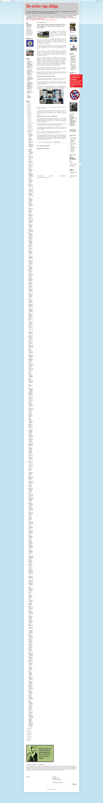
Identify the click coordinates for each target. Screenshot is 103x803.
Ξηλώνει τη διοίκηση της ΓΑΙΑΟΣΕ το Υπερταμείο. (30, 678)
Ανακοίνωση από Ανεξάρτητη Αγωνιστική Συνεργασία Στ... (30, 375)
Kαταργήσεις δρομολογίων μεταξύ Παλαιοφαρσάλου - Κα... (30, 687)
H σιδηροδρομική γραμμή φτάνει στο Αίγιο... (30, 473)
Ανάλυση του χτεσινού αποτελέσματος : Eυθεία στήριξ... (30, 621)
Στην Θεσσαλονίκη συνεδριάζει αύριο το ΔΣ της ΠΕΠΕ (30, 390)
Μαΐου (29, 127)
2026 (28, 103)
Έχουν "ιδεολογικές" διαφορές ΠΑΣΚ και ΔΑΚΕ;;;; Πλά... (30, 596)
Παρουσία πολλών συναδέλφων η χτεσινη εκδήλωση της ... (30, 404)
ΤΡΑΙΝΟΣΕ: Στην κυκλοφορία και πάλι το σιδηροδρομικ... (30, 584)
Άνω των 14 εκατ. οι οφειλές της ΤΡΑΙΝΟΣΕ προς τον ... (30, 668)
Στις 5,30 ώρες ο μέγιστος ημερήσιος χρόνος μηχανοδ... (30, 708)
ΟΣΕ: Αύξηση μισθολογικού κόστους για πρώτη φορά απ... (30, 509)
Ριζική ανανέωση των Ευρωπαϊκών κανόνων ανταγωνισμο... (30, 457)
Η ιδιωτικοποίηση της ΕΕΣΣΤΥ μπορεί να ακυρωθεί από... (30, 210)
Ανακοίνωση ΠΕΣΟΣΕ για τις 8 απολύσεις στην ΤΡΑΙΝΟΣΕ (30, 566)
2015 (28, 734)
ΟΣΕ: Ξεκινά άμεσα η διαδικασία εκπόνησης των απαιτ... (30, 641)
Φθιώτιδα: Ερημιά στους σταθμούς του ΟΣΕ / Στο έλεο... (30, 478)
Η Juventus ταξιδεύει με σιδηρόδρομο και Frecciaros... (30, 528)
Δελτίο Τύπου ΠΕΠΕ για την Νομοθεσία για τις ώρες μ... (30, 291)
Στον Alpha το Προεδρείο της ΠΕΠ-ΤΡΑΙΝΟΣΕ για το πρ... (30, 242)
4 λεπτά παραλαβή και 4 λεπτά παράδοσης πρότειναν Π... (30, 323)
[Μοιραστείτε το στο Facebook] (57, 142)
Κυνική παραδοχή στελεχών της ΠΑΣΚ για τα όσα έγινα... (30, 234)
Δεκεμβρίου (30, 114)
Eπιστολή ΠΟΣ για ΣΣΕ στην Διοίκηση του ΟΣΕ (30, 445)
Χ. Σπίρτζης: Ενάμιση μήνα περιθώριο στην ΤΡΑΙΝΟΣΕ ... (30, 216)
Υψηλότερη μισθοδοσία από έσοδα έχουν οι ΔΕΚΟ (30, 537)
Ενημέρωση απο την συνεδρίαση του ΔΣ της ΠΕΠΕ (30, 342)
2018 (28, 730)
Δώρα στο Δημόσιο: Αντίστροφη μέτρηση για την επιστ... (30, 703)
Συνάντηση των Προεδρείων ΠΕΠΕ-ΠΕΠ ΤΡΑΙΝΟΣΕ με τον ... (30, 175)
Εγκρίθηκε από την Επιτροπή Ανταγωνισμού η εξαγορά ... (30, 146)
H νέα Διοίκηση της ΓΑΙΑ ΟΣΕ (30, 580)
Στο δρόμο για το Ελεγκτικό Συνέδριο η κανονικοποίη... (30, 195)
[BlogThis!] (55, 142)
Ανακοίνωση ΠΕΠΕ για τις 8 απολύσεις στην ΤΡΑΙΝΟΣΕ (30, 658)
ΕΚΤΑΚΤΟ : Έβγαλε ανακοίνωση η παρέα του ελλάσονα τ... (30, 589)
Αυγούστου (30, 123)
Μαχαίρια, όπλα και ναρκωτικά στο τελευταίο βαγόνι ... (30, 346)
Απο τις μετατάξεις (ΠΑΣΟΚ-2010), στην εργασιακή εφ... (30, 252)
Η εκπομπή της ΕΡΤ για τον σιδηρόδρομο (30, 230)
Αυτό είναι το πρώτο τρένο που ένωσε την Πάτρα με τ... (30, 258)
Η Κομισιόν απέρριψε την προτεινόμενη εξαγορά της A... (30, 613)
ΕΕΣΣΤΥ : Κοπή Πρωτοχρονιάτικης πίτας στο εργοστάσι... (30, 410)
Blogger (54, 789)
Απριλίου (29, 128)
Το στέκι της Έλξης (57, 778)
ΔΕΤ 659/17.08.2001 (73, 64)
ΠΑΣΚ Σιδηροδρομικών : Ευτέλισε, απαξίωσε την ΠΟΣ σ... (30, 523)
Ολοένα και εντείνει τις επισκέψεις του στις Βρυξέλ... (30, 562)
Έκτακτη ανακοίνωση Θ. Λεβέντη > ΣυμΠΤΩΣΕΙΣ (30, 654)
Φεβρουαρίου (30, 131)
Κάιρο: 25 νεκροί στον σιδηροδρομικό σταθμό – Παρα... (30, 166)
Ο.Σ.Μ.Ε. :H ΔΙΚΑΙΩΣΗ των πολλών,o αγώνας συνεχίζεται (30, 504)
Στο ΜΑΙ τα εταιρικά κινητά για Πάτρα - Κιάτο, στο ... (30, 518)
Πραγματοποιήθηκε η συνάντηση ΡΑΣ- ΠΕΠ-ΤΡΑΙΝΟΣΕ (30, 267)
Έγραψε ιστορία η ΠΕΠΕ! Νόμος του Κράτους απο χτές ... (30, 306)
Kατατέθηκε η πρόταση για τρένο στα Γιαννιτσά (30, 338)
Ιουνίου (29, 126)
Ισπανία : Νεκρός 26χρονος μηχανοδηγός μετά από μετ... (30, 547)
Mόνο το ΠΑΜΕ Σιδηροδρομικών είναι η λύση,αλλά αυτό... (30, 500)
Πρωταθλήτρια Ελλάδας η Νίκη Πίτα (30, 238)
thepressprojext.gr (73, 147)
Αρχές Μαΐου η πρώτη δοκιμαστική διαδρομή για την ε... (30, 204)
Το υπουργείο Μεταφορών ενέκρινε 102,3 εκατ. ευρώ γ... (30, 226)
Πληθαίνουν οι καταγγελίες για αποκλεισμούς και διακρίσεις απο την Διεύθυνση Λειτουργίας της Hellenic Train (30, 72)
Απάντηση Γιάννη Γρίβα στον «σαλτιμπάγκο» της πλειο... (30, 369)
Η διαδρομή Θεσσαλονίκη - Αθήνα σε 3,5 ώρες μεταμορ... (30, 432)
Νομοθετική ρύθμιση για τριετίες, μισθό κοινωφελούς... (30, 426)
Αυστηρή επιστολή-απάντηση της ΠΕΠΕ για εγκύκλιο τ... (30, 200)
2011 (28, 740)
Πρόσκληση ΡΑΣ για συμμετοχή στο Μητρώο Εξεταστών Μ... (30, 221)
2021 (28, 110)
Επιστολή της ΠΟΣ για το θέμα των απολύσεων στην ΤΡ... (30, 692)
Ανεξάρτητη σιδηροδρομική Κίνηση (73, 141)
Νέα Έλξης (72, 146)
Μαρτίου (29, 130)
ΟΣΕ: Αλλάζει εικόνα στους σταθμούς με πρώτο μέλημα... (30, 280)
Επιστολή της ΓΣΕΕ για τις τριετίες (30, 162)
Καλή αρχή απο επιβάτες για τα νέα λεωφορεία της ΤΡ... (30, 490)
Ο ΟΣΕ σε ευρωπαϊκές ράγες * (30, 385)
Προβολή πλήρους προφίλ (56, 779)
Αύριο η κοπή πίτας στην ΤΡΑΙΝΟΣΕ (30, 448)
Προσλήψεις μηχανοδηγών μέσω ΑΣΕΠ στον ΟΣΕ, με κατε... (30, 311)
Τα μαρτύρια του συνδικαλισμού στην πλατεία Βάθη (30, 190)
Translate (73, 166)
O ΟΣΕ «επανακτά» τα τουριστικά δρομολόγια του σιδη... (30, 365)
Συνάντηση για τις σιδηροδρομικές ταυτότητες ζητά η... (30, 495)
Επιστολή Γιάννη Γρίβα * (30, 319)
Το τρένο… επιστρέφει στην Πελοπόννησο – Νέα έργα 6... (30, 351)
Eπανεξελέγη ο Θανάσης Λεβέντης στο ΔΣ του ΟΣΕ (30, 636)
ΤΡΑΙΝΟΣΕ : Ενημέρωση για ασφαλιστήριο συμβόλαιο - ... (30, 381)
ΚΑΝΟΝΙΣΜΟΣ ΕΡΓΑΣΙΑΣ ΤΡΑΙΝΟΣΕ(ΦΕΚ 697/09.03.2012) (73, 59)
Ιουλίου (29, 124)
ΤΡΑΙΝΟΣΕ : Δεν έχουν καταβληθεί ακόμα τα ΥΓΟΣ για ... (30, 663)
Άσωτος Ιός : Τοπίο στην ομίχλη (30, 271)
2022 (28, 108)
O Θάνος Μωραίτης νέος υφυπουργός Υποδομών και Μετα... (30, 420)
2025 (28, 104)
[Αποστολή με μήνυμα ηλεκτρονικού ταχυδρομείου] (54, 142)
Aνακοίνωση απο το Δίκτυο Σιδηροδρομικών (30, 577)
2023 (28, 107)
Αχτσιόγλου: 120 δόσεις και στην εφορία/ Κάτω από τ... (30, 725)
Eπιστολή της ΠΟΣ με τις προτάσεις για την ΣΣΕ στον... (30, 135)
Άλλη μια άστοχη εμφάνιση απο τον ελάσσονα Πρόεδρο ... (30, 557)
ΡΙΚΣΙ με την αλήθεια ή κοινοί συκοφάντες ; (30, 650)
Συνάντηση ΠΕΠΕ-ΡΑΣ (30, 149)
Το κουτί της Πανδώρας (72, 149)
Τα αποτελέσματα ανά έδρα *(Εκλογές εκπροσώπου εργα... (30, 631)
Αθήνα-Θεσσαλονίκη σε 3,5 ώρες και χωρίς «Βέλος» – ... (30, 683)
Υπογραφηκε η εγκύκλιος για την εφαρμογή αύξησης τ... (30, 356)
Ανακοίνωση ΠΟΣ (30, 592)
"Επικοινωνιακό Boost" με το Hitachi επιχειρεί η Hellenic (30, 92)
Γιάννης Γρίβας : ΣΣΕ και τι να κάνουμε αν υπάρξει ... (30, 513)
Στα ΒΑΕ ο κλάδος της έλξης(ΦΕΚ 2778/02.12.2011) (73, 66)
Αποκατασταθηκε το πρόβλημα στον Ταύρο (30, 712)
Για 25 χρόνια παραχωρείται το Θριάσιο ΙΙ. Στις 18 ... (30, 436)
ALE (71, 177)
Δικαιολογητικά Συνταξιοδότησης (73, 62)
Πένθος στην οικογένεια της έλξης (30, 486)
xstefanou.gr (73, 150)
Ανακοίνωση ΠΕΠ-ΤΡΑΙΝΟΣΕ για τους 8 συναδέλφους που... (30, 697)
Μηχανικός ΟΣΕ (73, 142)
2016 (28, 733)
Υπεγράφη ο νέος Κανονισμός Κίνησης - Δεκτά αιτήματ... (30, 415)
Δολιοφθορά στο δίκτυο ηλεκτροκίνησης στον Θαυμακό (30, 608)
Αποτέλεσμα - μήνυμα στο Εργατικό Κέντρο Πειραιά (30, 171)
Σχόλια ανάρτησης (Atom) (45, 177)
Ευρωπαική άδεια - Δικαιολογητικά (74, 56)
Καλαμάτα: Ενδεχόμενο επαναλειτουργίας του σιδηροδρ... (30, 316)
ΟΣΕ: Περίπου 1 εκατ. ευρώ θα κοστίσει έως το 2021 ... (30, 482)
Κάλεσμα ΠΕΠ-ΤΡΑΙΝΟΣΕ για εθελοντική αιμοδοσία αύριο (30, 285)
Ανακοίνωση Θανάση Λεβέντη (30, 604)
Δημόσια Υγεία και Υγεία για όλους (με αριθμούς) (30, 360)
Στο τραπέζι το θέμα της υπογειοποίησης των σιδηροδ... (30, 275)
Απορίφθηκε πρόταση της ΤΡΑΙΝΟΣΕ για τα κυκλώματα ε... (30, 552)
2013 (28, 737)
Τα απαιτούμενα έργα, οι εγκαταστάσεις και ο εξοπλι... (30, 158)
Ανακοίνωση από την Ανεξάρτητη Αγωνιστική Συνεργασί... (30, 542)
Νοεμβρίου (30, 116)
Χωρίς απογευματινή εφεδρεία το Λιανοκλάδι (29, 96)
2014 (28, 736)
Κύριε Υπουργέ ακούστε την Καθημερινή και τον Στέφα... (30, 533)
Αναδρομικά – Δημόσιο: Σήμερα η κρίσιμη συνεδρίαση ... (30, 720)
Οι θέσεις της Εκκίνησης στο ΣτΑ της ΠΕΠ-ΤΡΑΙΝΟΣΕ (30, 452)
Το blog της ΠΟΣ (73, 137)
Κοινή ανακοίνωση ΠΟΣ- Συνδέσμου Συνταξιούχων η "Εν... (30, 300)
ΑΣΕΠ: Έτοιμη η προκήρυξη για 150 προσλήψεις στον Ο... (30, 440)
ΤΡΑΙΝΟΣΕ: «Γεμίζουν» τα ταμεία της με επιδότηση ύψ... (30, 153)
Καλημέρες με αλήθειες (30, 470)
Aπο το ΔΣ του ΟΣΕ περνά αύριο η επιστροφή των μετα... (30, 295)
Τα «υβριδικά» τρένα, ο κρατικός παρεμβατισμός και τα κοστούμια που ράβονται (30, 78)
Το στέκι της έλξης (42, 6)
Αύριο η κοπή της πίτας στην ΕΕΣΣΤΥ (30, 601)
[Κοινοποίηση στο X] (56, 142)
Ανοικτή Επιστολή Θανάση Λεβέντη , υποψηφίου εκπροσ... (30, 673)
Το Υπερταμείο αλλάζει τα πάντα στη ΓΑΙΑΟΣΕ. (30, 617)
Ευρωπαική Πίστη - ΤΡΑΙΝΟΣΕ (74, 69)
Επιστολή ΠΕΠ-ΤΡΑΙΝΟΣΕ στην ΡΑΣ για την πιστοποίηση (30, 394)
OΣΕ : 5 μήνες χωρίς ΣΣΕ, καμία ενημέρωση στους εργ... (30, 646)
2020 (28, 111)
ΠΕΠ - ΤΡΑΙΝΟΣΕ (73, 138)
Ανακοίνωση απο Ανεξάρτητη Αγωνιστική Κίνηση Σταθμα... (30, 180)
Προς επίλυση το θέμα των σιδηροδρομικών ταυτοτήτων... (30, 333)
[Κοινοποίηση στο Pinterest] (58, 142)
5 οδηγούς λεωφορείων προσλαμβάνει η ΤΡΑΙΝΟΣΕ (30, 716)
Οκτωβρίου (30, 118)
